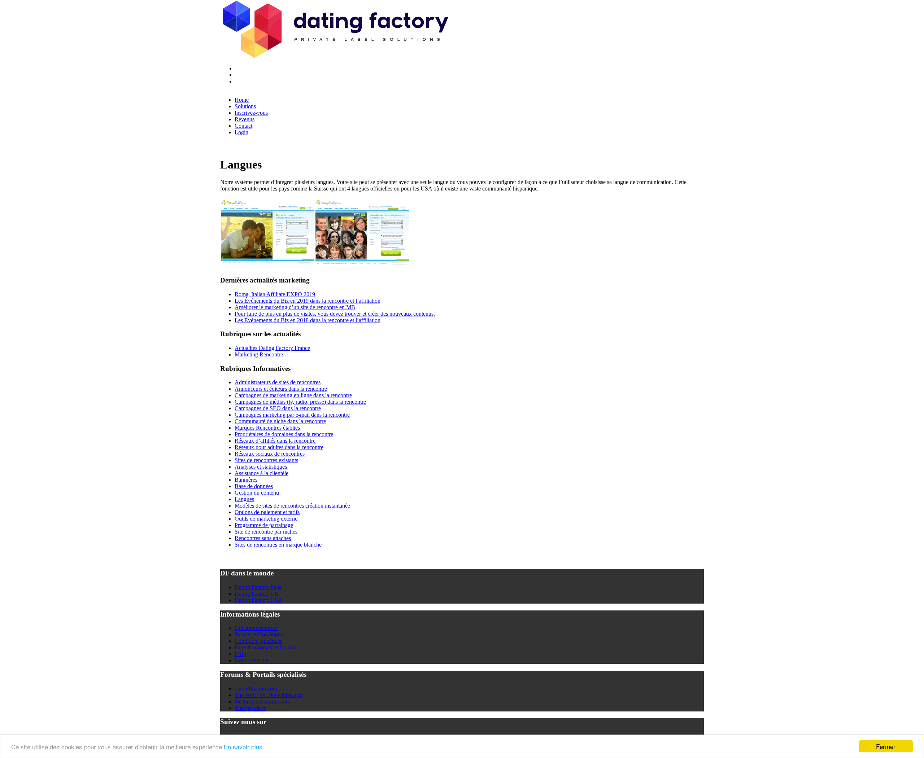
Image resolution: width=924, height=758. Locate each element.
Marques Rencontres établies (267, 428)
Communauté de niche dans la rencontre (280, 421)
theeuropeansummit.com (262, 701)
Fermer (885, 746)
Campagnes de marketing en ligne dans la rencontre (293, 395)
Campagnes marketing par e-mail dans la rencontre (292, 415)
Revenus (244, 119)
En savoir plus (243, 746)
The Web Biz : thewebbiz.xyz (268, 695)
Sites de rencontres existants (266, 460)
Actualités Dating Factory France (272, 348)
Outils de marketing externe (266, 519)
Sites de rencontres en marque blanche (278, 545)
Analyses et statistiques (261, 467)
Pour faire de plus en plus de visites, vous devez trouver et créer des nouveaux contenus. (335, 314)
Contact (243, 126)
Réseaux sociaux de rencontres (270, 454)
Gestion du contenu (257, 493)
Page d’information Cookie (265, 647)
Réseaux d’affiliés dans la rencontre (275, 441)
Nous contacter (252, 660)
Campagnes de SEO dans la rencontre (278, 408)
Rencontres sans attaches (263, 538)
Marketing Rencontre (259, 354)
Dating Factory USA (258, 600)
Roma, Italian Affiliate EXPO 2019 (275, 294)
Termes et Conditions (259, 634)
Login (241, 132)
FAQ (240, 654)
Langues (244, 499)
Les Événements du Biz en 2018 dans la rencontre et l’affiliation (307, 320)
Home (242, 100)
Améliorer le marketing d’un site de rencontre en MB (295, 307)
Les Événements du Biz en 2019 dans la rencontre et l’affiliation (307, 301)
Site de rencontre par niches (266, 532)
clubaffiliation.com (256, 688)
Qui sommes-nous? (256, 628)
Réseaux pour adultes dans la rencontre (279, 447)
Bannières (246, 480)
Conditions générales (258, 641)
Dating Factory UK (257, 594)
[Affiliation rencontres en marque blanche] (334, 56)
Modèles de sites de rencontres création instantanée (292, 506)
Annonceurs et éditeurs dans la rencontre (281, 389)
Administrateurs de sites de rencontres (278, 382)
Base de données (254, 486)
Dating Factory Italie (258, 587)
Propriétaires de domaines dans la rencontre (284, 434)
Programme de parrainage (264, 525)
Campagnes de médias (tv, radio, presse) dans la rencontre (300, 402)
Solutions (245, 106)
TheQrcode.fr (250, 708)
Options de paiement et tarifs (267, 512)
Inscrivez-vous (251, 113)
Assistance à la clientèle (261, 473)
